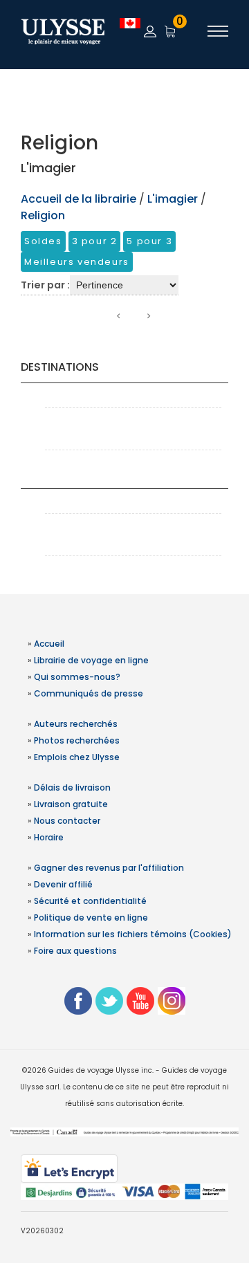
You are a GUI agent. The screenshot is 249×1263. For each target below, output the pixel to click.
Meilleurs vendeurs (76, 261)
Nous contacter (67, 821)
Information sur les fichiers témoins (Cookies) (133, 934)
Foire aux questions (75, 951)
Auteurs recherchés (76, 724)
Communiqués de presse (88, 693)
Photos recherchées (77, 740)
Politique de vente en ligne (91, 917)
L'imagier (172, 199)
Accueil (49, 643)
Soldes (43, 241)
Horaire (49, 837)
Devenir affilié (63, 884)
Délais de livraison (72, 787)
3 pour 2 (95, 241)
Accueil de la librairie (78, 199)
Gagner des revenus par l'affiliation (109, 868)
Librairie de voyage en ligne (91, 660)
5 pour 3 (149, 241)
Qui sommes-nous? (77, 677)
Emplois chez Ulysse (77, 757)
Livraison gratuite (71, 804)
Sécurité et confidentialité (90, 901)
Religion (43, 215)
